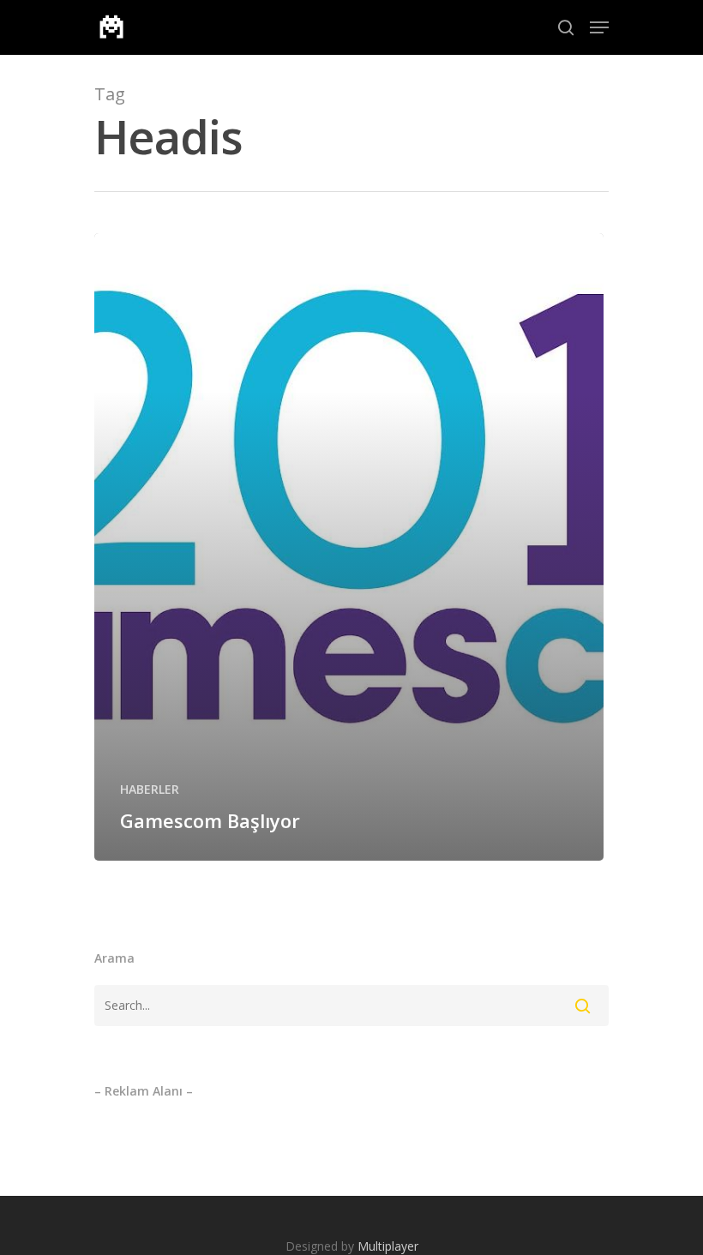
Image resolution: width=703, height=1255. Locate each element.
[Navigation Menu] (599, 27)
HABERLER (149, 789)
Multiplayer (388, 1246)
